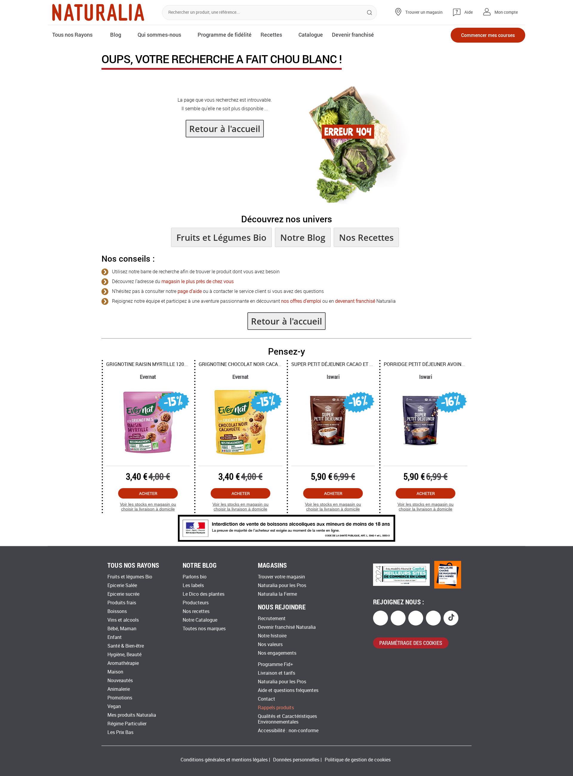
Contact (266, 699)
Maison (115, 672)
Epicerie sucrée (123, 594)
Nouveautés (120, 680)
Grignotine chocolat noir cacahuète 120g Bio (256, 364)
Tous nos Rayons (72, 34)
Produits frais (121, 603)
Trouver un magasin (424, 12)
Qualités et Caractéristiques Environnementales (287, 719)
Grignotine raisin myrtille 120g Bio (151, 364)
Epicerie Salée (122, 585)
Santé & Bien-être (125, 646)
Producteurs (196, 603)
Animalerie (118, 689)
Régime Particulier (127, 724)
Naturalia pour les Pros (282, 585)
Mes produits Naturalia (131, 715)
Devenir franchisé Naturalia (287, 627)
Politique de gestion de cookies (358, 760)
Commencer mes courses (488, 35)
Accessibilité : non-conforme (288, 730)
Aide (468, 12)
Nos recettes (196, 611)
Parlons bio (195, 577)
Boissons (117, 611)
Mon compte (506, 12)
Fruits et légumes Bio (129, 577)
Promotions (119, 698)
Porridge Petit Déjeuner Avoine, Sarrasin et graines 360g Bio (460, 364)
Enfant (114, 637)
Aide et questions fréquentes (288, 690)
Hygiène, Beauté (124, 654)
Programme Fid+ (275, 664)
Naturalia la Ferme (277, 594)
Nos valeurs (270, 644)
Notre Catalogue (200, 620)
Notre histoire (272, 636)
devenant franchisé (355, 301)
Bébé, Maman (121, 628)
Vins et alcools (123, 620)
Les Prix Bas (120, 732)
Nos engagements (277, 653)
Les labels (193, 585)
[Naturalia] (98, 12)
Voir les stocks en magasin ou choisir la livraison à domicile (148, 507)
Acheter (148, 493)
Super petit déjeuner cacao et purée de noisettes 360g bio (365, 364)
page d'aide (190, 291)
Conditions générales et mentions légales (224, 760)
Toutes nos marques (204, 628)
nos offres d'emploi (301, 301)
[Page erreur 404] (355, 202)
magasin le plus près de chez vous (197, 281)
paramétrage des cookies (410, 642)
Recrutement (272, 618)
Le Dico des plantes (203, 594)
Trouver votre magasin (281, 577)
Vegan (114, 706)
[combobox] (269, 12)
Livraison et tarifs (276, 673)
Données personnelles (296, 760)
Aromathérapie (123, 663)
